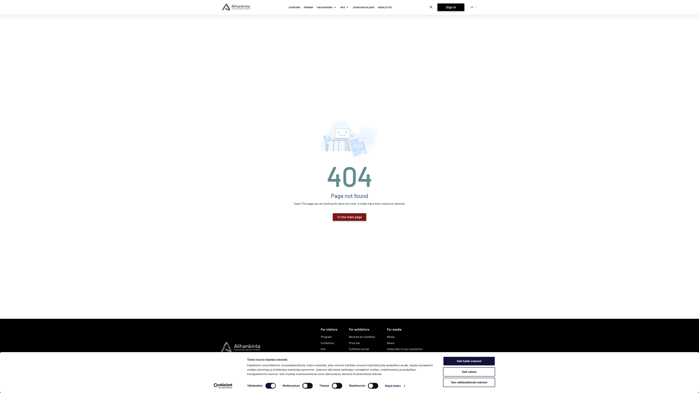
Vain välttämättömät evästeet (469, 382)
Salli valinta (469, 371)
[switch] (307, 386)
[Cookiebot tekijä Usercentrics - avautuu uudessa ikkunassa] (223, 386)
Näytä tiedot (392, 385)
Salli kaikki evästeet (469, 361)
